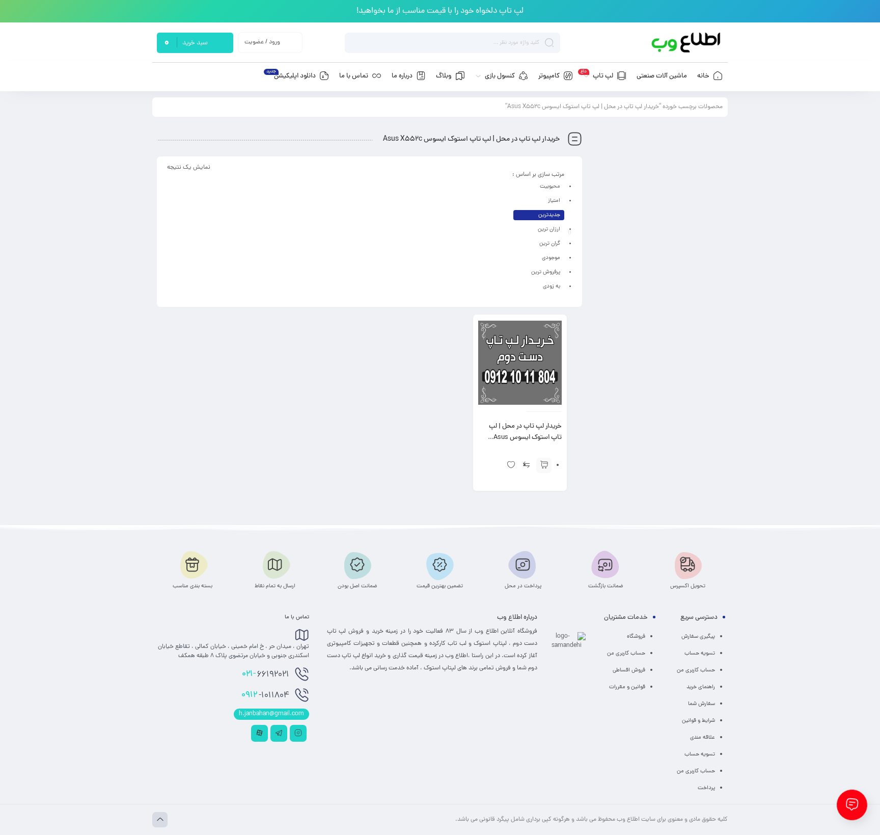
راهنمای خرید (700, 687)
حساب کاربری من (696, 670)
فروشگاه (636, 637)
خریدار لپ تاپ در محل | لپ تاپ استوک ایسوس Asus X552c (525, 438)
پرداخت (706, 788)
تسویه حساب (699, 653)
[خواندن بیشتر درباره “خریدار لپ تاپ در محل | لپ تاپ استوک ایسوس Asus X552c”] (544, 465)
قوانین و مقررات (627, 687)
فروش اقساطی (629, 670)
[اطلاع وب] (686, 42)
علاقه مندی (702, 738)
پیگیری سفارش (698, 637)
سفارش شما (701, 704)
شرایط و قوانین (698, 721)
